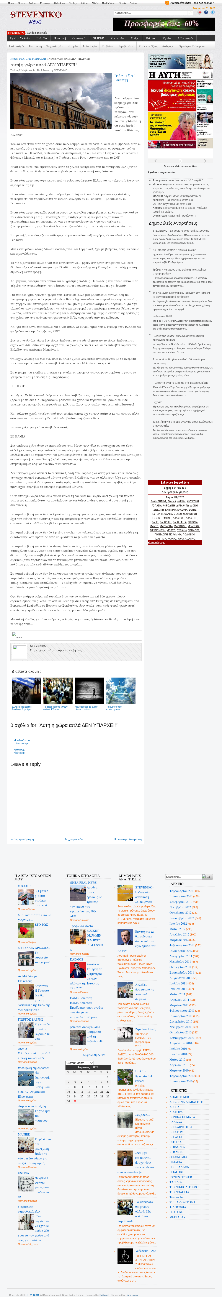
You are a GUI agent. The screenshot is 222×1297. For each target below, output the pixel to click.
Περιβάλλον (126, 46)
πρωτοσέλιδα (174, 166)
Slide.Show (59, 3)
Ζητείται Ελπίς (145, 1029)
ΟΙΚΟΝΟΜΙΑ (178, 1157)
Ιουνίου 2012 (178, 923)
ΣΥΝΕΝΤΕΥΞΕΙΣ (181, 1177)
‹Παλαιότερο (21, 743)
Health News (109, 3)
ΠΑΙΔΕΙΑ (176, 1162)
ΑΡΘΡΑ (175, 1107)
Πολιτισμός (16, 46)
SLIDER (98, 38)
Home (11, 3)
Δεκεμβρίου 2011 (181, 956)
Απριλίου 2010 (179, 1065)
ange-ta (22, 1048)
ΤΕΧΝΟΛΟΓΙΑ (179, 1192)
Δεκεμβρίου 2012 (181, 902)
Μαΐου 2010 (177, 1059)
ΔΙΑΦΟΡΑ (176, 1112)
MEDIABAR (39, 58)
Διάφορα (168, 46)
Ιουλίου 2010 (178, 1048)
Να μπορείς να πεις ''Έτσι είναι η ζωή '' (174, 250)
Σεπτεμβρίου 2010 (182, 1038)
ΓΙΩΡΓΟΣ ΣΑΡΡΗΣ (30, 1019)
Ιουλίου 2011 (178, 983)
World (95, 3)
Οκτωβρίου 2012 (180, 912)
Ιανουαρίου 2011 (181, 1016)
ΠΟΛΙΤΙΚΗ (177, 1172)
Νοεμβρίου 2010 (180, 1027)
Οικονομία (79, 38)
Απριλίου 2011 (179, 1000)
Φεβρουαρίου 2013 (182, 891)
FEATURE (25, 58)
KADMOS (76, 959)
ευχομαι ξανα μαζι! (180, 203)
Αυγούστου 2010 (181, 1043)
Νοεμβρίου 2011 (180, 961)
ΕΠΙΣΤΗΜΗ (178, 1132)
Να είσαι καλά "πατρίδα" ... (190, 180)
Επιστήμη (35, 46)
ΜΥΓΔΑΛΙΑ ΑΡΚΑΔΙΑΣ (34, 948)
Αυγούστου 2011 (181, 978)
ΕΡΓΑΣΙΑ (176, 1137)
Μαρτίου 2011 (179, 1005)
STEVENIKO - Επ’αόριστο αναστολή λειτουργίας (181, 230)
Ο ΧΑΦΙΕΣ (25, 886)
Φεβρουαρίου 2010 (182, 1076)
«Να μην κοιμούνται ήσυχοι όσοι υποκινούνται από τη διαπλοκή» (136, 1162)
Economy (45, 3)
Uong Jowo (132, 1295)
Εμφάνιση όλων (94, 1055)
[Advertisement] (88, 856)
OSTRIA (23, 1173)
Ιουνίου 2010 (178, 1054)
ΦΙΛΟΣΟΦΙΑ (178, 1207)
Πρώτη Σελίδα (20, 38)
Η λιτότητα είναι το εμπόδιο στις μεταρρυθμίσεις (180, 382)
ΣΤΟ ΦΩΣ (41, 924)
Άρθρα (135, 38)
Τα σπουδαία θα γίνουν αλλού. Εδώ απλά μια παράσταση (135, 1211)
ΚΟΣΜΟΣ (176, 1152)
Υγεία (167, 38)
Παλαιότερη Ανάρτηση (128, 839)
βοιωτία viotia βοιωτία (85, 1027)
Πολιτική (60, 38)
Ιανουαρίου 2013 (181, 896)
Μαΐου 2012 (177, 929)
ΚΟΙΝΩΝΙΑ (177, 1147)
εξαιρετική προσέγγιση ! (182, 215)
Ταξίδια (107, 46)
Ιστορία (72, 46)
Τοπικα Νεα (178, 1197)
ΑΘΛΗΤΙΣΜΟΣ (180, 1097)
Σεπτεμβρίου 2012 (182, 918)
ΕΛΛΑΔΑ (176, 1122)
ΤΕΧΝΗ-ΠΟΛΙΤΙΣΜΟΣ (185, 1187)
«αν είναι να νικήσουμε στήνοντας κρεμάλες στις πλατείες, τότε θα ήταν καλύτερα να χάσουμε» (181, 188)
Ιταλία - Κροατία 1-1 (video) (143, 1076)
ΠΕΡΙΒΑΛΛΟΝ (179, 1167)
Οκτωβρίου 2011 (180, 967)
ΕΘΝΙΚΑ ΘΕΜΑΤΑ (182, 1117)
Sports (122, 3)
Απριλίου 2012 (179, 934)
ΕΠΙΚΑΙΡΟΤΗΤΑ (181, 1127)
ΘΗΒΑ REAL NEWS (83, 882)
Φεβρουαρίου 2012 (182, 945)
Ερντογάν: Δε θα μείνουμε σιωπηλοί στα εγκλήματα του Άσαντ (137, 941)
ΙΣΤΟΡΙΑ (176, 1142)
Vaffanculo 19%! (162, 316)
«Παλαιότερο (22, 740)
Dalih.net (104, 1295)
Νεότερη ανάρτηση (22, 839)
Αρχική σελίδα (74, 839)
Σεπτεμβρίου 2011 (182, 972)
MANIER (24, 1134)
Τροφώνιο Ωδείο (81, 926)
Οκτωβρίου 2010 (180, 1032)
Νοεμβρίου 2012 (180, 907)
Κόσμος (151, 38)
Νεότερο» (19, 752)
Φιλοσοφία (90, 46)
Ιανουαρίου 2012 (181, 951)
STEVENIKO (32, 1295)
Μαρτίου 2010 (179, 1070)
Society (73, 3)
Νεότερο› (19, 750)
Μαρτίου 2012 (179, 940)
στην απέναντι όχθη (32, 1106)
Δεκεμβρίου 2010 (181, 1021)
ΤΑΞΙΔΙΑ (176, 1182)
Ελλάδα (41, 38)
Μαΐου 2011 (177, 994)
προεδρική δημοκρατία (33, 1068)
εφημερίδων (191, 166)
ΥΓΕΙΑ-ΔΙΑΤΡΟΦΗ (182, 1202)
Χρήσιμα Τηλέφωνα (193, 46)
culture (133, 3)
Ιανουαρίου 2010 (181, 1081)
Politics (32, 3)
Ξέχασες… (159, 402)
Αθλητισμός (185, 38)
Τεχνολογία (54, 46)
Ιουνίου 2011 (178, 989)
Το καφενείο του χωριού (42, 957)
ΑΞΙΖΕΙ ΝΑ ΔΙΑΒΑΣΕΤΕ (186, 1102)
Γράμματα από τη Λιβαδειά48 (95, 1036)
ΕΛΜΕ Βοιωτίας (81, 998)
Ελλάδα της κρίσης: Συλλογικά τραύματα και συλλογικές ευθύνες (67, 32)
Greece (21, 3)
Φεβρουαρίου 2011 (182, 1010)
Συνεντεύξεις (148, 46)
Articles (84, 3)
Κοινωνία (117, 38)
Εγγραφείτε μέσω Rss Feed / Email (191, 3)
